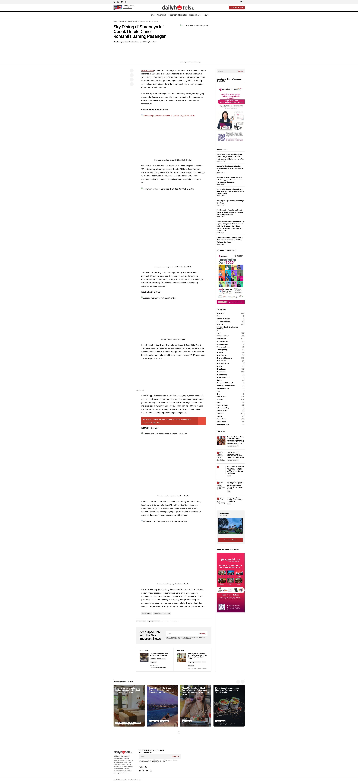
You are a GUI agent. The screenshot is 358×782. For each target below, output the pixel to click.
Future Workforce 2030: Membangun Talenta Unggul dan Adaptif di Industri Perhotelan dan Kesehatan (229, 180)
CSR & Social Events (223, 321)
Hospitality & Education (131, 42)
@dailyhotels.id (224, 513)
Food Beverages (118, 42)
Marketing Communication (226, 386)
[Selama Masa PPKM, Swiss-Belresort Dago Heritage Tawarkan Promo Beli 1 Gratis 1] (162, 706)
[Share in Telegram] (131, 79)
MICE (218, 391)
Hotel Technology (223, 363)
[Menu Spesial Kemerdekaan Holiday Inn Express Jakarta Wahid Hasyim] (229, 706)
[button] (241, 2)
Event (218, 333)
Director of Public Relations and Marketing (227, 328)
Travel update (221, 422)
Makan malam (147, 70)
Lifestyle (219, 380)
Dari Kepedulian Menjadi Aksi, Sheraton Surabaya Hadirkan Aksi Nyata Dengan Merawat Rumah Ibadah (230, 212)
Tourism (219, 416)
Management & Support (225, 383)
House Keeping (222, 375)
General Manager (223, 344)
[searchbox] (226, 71)
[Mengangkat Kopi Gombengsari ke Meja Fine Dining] (221, 501)
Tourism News (221, 419)
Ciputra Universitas (223, 319)
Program (220, 399)
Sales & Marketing (223, 408)
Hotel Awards (221, 361)
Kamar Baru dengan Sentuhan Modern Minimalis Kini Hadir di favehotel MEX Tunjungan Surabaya (230, 240)
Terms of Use (188, 638)
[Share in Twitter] (131, 75)
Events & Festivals (223, 336)
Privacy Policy (178, 638)
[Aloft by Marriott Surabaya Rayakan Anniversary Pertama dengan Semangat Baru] (221, 456)
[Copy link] (131, 84)
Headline (220, 352)
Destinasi (153, 658)
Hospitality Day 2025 (128, 5)
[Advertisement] (173, 376)
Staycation (153, 662)
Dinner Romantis (146, 613)
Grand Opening (222, 350)
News (218, 394)
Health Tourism (222, 355)
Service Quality (222, 410)
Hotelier (219, 366)
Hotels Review (161, 658)
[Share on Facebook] (131, 70)
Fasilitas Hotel (221, 339)
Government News (223, 347)
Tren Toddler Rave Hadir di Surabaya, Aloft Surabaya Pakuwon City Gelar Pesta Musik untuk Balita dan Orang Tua (230, 157)
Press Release (221, 397)
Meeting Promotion (223, 388)
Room (203, 662)
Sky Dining (167, 613)
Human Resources (223, 377)
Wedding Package (223, 424)
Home (115, 21)
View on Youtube (127, 8)
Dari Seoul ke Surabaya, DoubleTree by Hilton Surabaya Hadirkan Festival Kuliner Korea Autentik (231, 191)
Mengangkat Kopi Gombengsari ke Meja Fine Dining (234, 499)
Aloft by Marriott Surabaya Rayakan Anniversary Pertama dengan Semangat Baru (230, 168)
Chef (218, 316)
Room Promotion (222, 405)
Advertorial (220, 313)
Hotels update (221, 372)
